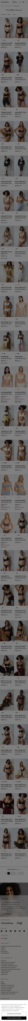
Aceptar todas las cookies (14, 1018)
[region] (14, 1010)
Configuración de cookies (14, 1013)
